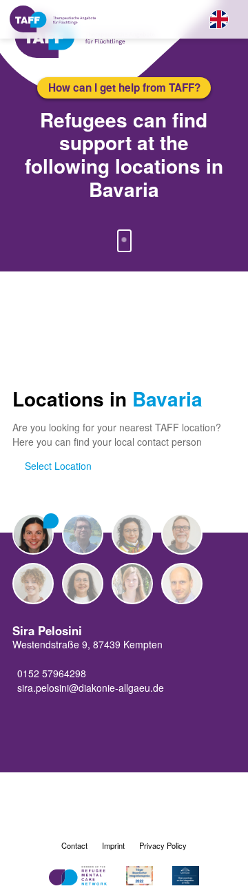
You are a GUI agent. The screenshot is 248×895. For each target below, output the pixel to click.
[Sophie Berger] (132, 583)
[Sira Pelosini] (33, 534)
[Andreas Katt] (182, 583)
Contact (74, 845)
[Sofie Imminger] (33, 583)
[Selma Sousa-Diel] (82, 583)
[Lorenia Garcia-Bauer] (132, 534)
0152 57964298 (51, 673)
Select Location (58, 466)
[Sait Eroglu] (82, 534)
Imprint (113, 845)
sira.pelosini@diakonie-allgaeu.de (90, 688)
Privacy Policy (163, 845)
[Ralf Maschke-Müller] (182, 534)
